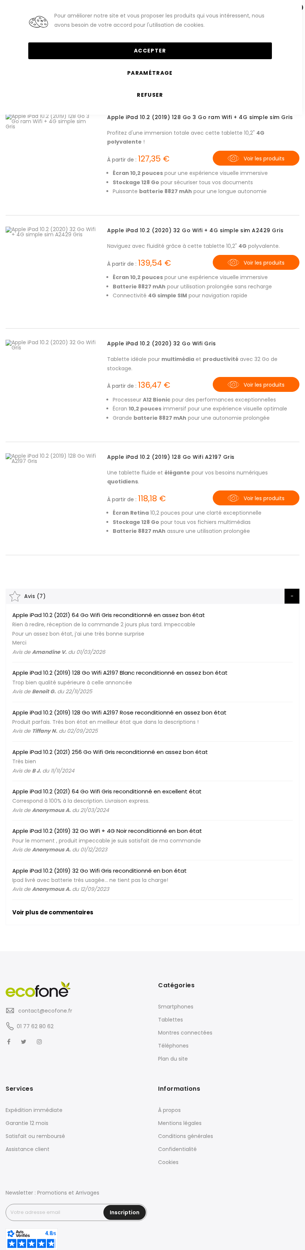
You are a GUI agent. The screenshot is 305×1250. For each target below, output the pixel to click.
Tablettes (170, 1019)
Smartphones (175, 1006)
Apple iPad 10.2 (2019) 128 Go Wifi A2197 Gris (171, 457)
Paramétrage (150, 73)
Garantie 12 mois (27, 1123)
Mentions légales (180, 1123)
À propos (169, 1110)
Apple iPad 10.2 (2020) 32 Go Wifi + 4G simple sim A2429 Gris (195, 230)
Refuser (150, 95)
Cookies (168, 1162)
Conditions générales (185, 1136)
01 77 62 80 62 (35, 1026)
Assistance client (27, 1149)
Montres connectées (185, 1032)
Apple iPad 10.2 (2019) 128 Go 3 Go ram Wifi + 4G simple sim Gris (200, 117)
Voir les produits (264, 158)
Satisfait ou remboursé (35, 1136)
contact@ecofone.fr (44, 1010)
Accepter (150, 50)
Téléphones (173, 1045)
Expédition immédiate (34, 1110)
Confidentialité (177, 1149)
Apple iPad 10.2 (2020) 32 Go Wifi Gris (161, 343)
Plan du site (173, 1058)
